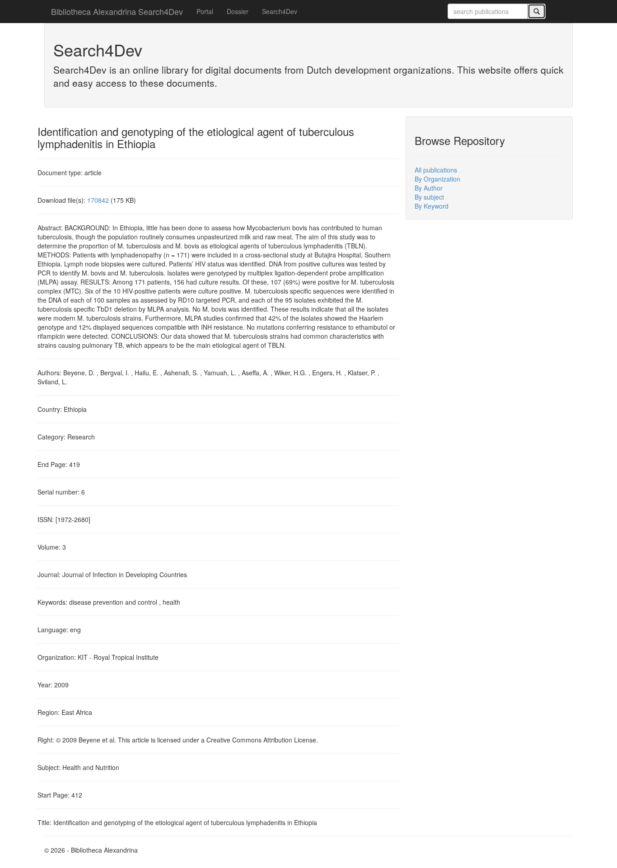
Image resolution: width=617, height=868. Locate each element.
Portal (204, 11)
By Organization (437, 178)
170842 (98, 200)
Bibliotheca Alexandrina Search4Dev (117, 11)
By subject (429, 196)
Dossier (237, 11)
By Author (429, 187)
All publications (436, 169)
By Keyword (432, 205)
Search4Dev (279, 11)
